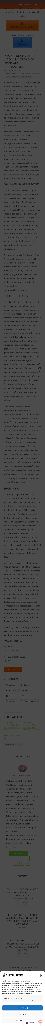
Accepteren (22, 1008)
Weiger (22, 1014)
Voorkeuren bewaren (22, 1020)
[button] (41, 975)
